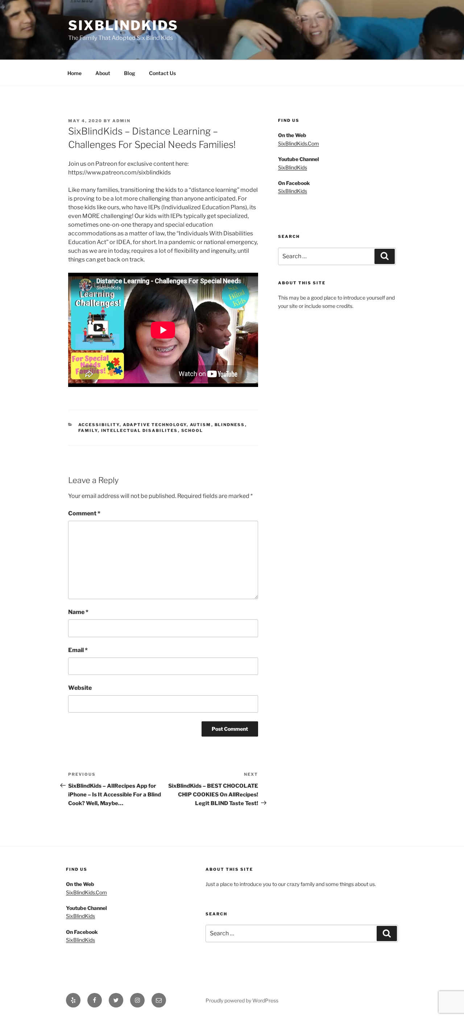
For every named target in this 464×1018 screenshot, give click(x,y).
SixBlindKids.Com (298, 143)
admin (121, 120)
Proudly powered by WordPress (242, 1000)
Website (80, 687)
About (102, 73)
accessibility (99, 424)
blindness (230, 424)
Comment (84, 513)
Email (78, 650)
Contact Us (162, 73)
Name (78, 612)
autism (200, 424)
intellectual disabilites (139, 430)
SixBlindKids (123, 25)
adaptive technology (155, 424)
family (88, 430)
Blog (129, 73)
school (192, 430)
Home (74, 73)
